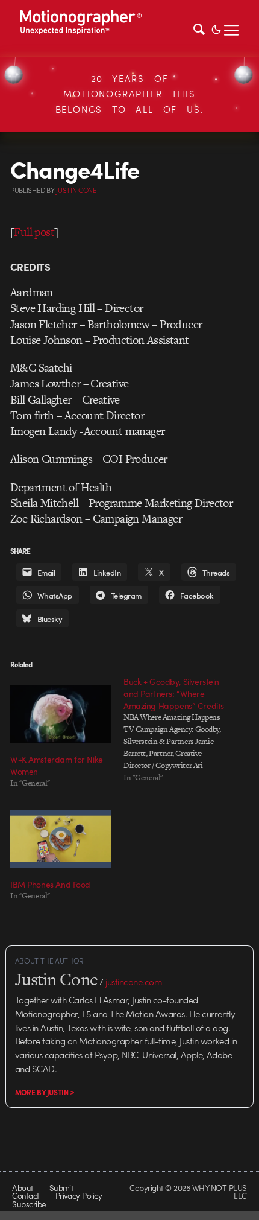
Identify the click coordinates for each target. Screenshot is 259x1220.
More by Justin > (45, 1092)
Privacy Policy (78, 1195)
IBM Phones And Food (50, 884)
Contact (25, 1195)
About (22, 1188)
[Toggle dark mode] (216, 28)
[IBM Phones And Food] (60, 839)
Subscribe (28, 1204)
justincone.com (133, 981)
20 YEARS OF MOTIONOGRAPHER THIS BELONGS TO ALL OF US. (129, 94)
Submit (61, 1188)
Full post (34, 232)
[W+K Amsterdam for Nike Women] (60, 714)
